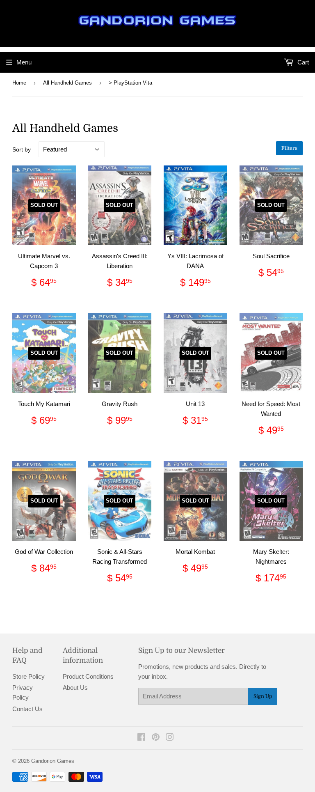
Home (19, 83)
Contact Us (27, 708)
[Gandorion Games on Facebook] (141, 738)
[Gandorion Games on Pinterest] (155, 738)
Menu (24, 62)
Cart (302, 62)
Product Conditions (88, 676)
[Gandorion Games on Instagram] (170, 738)
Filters (289, 148)
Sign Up (262, 696)
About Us (75, 687)
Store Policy (28, 676)
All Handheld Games (67, 83)
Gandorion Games (52, 761)
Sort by (21, 149)
